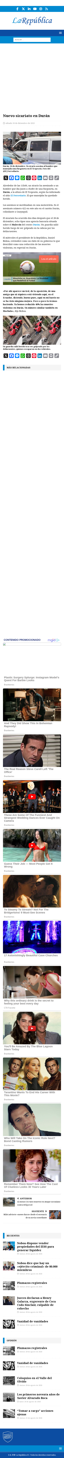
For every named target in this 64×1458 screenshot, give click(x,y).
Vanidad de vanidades (32, 1321)
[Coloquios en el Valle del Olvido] (9, 1380)
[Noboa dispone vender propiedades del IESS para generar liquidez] (9, 1245)
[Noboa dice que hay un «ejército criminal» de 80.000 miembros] (9, 1265)
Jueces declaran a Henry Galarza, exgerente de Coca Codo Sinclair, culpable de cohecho (36, 1303)
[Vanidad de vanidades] (9, 1324)
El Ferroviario (18, 195)
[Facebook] (17, 9)
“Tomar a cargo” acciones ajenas (35, 1412)
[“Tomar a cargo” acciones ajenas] (9, 1413)
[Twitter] (23, 9)
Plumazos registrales (32, 1283)
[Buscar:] (32, 39)
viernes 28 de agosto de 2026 (30, 1254)
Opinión (12, 1340)
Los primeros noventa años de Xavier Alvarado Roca (38, 1396)
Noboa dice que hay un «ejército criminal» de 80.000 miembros (37, 1266)
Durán (36, 224)
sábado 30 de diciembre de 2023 (20, 123)
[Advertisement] (32, 77)
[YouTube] (35, 9)
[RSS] (46, 9)
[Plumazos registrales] (9, 1285)
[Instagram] (40, 9)
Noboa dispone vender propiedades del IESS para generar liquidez (35, 1246)
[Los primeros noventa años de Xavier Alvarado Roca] (9, 1397)
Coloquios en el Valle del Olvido (34, 1379)
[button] (60, 32)
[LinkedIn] (29, 9)
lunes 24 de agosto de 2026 (30, 1402)
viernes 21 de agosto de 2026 (30, 1418)
